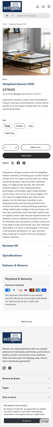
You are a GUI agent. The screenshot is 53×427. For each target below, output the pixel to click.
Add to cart (35, 147)
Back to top (26, 321)
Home (5, 24)
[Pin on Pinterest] (24, 163)
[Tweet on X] (12, 163)
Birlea (5, 79)
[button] (43, 6)
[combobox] (26, 15)
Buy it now (26, 155)
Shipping (17, 94)
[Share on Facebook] (18, 163)
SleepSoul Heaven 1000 (17, 24)
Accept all (26, 421)
